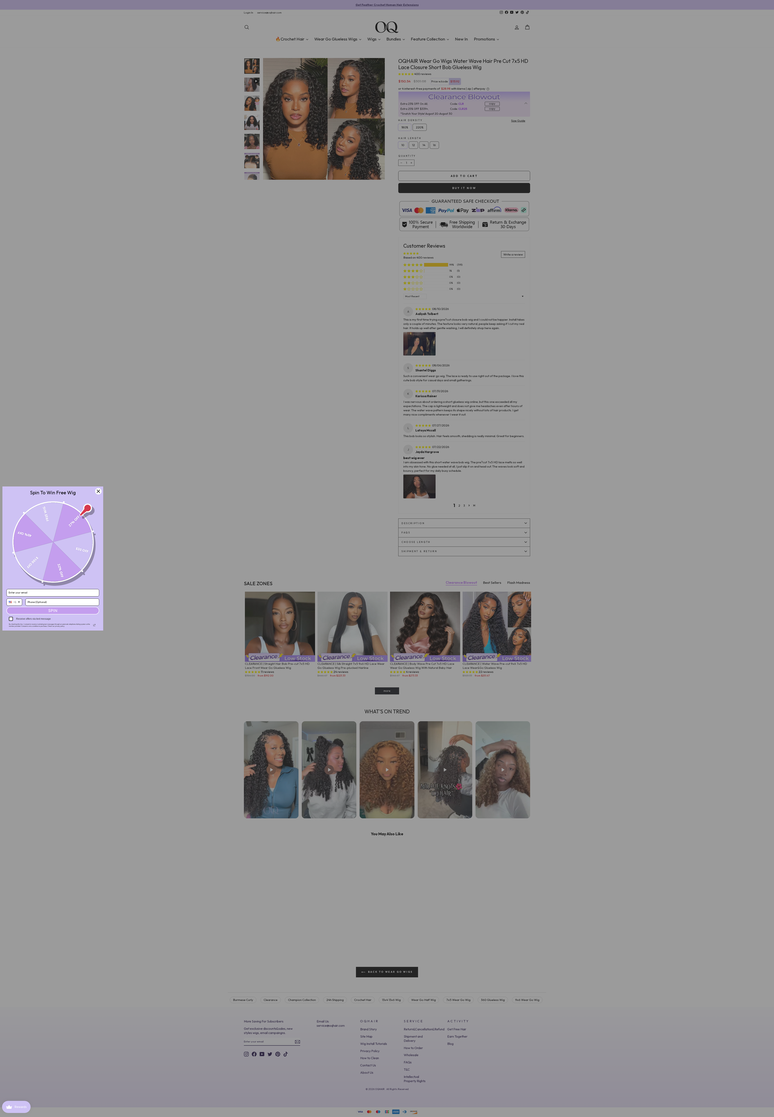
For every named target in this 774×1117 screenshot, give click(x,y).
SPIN (52, 610)
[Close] (98, 491)
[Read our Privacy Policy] (94, 625)
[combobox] (14, 602)
